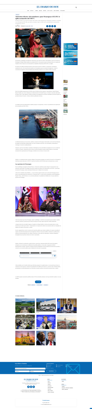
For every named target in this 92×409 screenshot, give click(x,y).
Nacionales (50, 365)
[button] (76, 7)
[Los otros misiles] (65, 88)
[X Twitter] (52, 26)
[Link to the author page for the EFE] (17, 26)
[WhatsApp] (55, 26)
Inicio (49, 381)
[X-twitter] (33, 387)
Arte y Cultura (50, 390)
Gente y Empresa (51, 392)
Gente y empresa (51, 368)
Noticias (49, 382)
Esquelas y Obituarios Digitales (67, 387)
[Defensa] (65, 111)
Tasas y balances (65, 389)
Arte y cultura (69, 366)
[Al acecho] (65, 105)
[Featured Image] (46, 329)
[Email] (50, 26)
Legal (63, 381)
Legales (63, 386)
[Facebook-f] (28, 387)
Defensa (65, 114)
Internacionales (60, 365)
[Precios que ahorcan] (65, 96)
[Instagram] (31, 387)
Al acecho (65, 108)
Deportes (59, 366)
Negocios (49, 366)
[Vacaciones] (65, 81)
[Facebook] (47, 26)
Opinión (68, 365)
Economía (49, 385)
